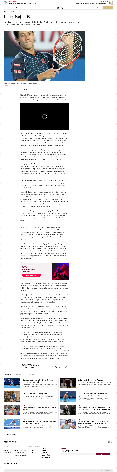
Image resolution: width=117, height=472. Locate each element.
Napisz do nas (8, 452)
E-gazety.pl (45, 450)
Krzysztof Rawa (24, 90)
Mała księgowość (46, 454)
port (63, 8)
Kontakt (6, 450)
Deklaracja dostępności (20, 455)
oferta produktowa (30, 467)
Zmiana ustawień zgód (20, 450)
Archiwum (31, 454)
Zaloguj (108, 8)
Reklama (30, 448)
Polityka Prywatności (19, 448)
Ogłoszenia (31, 450)
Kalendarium (18, 467)
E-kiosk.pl (44, 448)
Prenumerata (32, 452)
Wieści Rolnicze (46, 457)
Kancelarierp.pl (46, 455)
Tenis (12, 11)
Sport (8, 11)
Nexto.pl (44, 452)
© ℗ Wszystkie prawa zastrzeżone (30, 365)
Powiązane (7, 375)
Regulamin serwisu (19, 452)
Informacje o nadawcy (20, 454)
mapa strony (7, 467)
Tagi (41, 375)
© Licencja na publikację (27, 364)
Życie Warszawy (46, 459)
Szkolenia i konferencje (10, 463)
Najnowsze (31, 375)
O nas (5, 448)
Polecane (19, 375)
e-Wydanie (98, 8)
